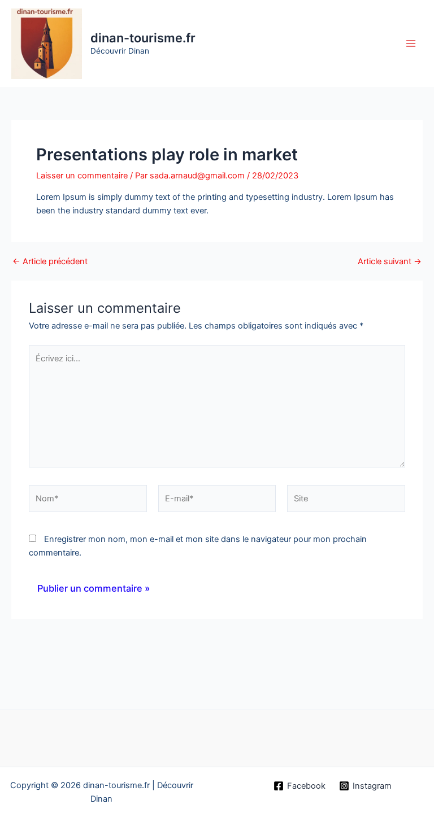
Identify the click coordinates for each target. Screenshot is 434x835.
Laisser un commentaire (82, 176)
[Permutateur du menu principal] (411, 43)
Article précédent (50, 261)
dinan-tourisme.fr (143, 37)
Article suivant (390, 261)
